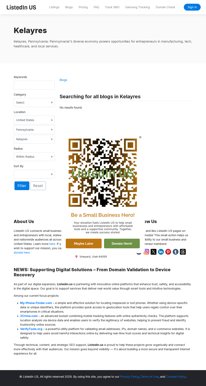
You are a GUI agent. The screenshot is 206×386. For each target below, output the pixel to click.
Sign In (192, 7)
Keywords (20, 77)
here (52, 244)
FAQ (96, 7)
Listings (54, 7)
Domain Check (165, 7)
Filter (22, 186)
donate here (22, 252)
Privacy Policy (129, 376)
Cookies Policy (176, 376)
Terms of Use (149, 376)
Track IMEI (112, 7)
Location (19, 112)
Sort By (18, 166)
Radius (18, 148)
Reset (38, 186)
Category (20, 94)
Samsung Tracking (137, 7)
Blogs (69, 7)
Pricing (83, 7)
